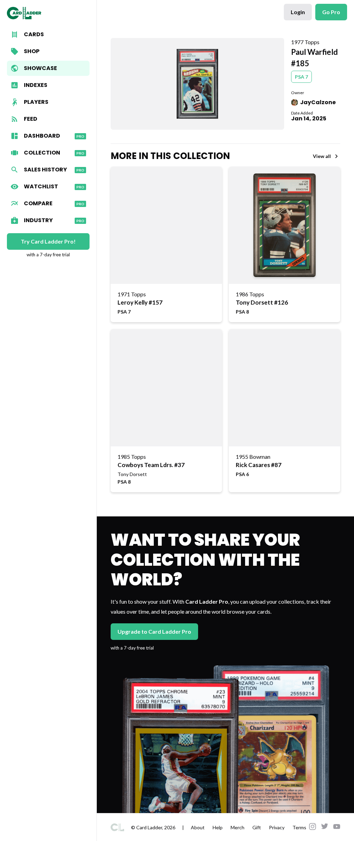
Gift (256, 827)
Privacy (277, 827)
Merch (237, 827)
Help (218, 827)
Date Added (302, 113)
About (198, 827)
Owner (297, 92)
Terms (299, 827)
